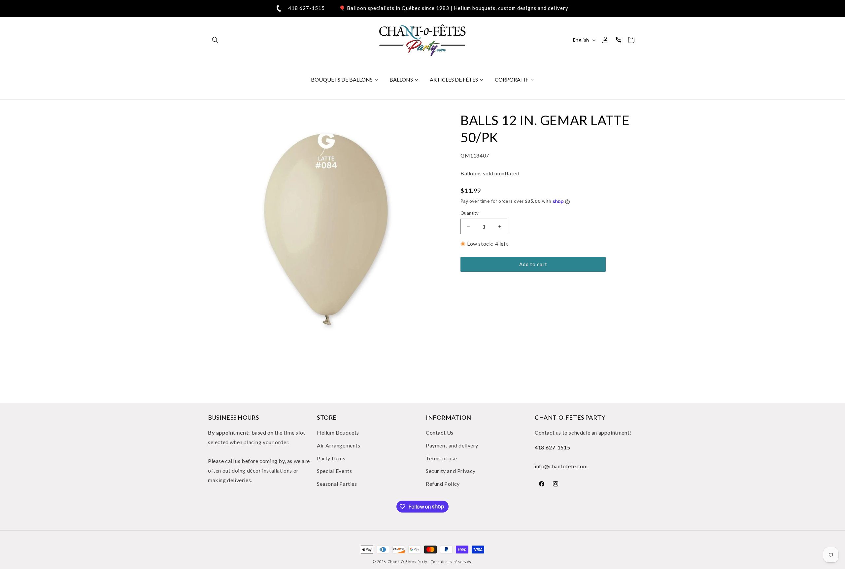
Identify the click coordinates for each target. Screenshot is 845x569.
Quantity (469, 213)
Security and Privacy (451, 471)
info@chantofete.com (561, 466)
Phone (618, 40)
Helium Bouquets (338, 432)
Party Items (331, 458)
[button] (215, 40)
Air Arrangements (338, 445)
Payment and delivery (452, 445)
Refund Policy (443, 484)
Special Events (334, 471)
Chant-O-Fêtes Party (407, 561)
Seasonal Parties (337, 484)
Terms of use (441, 458)
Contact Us (440, 432)
